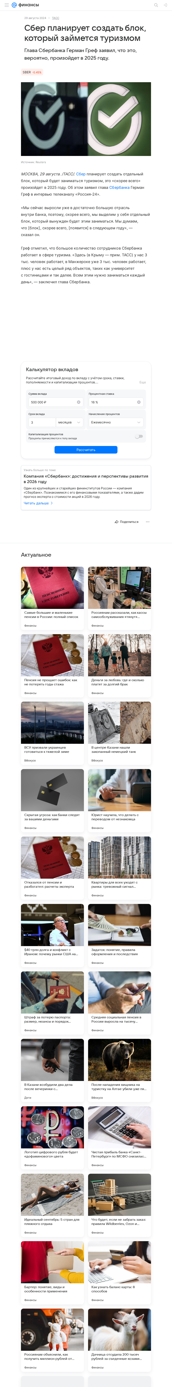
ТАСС (55, 18)
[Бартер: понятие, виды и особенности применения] (52, 1272)
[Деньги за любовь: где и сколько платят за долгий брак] (119, 665)
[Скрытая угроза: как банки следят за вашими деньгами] (52, 800)
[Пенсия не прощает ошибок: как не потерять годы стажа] (52, 665)
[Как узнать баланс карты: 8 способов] (119, 1272)
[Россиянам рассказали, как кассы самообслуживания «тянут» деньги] (119, 598)
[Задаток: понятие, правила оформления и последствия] (119, 935)
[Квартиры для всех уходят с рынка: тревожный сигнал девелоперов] (119, 868)
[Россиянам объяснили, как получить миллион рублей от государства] (52, 1340)
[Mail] (14, 5)
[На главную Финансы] (28, 5)
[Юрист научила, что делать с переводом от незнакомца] (119, 800)
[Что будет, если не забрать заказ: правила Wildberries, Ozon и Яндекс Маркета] (119, 1205)
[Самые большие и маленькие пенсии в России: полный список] (52, 598)
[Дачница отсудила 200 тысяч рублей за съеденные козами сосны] (119, 1340)
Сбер (81, 174)
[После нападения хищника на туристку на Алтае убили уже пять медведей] (119, 1070)
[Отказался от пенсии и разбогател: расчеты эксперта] (52, 868)
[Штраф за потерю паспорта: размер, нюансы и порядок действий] (52, 1003)
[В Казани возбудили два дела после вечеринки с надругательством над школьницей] (52, 1070)
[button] (86, 119)
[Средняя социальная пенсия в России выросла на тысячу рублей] (119, 1003)
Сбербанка (119, 187)
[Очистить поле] (78, 402)
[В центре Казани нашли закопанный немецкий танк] (119, 733)
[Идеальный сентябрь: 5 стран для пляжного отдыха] (52, 1205)
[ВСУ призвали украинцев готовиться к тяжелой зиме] (52, 733)
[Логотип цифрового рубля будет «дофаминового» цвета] (52, 1137)
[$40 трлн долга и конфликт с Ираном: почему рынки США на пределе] (52, 935)
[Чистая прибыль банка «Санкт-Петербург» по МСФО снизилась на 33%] (119, 1137)
